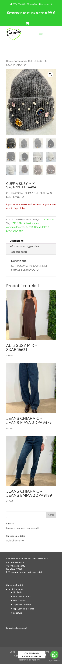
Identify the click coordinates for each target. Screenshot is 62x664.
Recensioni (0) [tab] (18, 251)
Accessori (20, 60)
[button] (50, 74)
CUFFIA (29, 227)
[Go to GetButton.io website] (54, 661)
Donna (37, 227)
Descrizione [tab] (17, 240)
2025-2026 (16, 223)
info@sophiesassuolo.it (40, 4)
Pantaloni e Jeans (22, 596)
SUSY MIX (18, 230)
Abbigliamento (31, 223)
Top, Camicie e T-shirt (23, 608)
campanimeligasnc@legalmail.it (26, 572)
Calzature (17, 613)
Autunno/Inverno (15, 227)
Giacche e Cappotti (22, 604)
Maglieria (17, 592)
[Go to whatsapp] (54, 655)
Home (9, 60)
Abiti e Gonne (19, 600)
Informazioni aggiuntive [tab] (24, 246)
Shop (12, 651)
